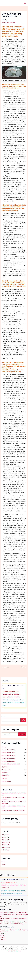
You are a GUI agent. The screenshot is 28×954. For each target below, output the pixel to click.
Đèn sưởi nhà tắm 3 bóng (8, 752)
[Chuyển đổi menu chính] (24, 3)
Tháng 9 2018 (5, 837)
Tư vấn (3, 864)
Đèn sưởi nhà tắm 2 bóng (8, 750)
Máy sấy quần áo (6, 769)
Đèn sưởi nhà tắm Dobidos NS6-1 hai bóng (13, 810)
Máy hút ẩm (5, 767)
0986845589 (6, 697)
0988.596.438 (7, 694)
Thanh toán (3, 939)
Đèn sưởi (4, 747)
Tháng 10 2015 (6, 847)
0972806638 (16, 694)
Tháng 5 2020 (5, 834)
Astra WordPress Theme (14, 950)
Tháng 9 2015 (5, 850)
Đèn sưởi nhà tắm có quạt (8, 761)
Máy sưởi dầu (5, 772)
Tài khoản (2, 937)
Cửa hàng (2, 933)
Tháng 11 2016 (5, 840)
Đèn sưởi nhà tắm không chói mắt (11, 764)
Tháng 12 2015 (6, 842)
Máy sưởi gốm (5, 775)
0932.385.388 (15, 697)
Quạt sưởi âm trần (6, 781)
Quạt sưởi (4, 778)
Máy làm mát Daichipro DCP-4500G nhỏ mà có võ (13, 922)
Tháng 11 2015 (5, 845)
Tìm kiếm (4, 717)
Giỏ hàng (2, 935)
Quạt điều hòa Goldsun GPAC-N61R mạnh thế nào (13, 912)
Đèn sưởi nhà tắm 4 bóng (8, 755)
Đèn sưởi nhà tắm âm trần (8, 758)
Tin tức (3, 861)
